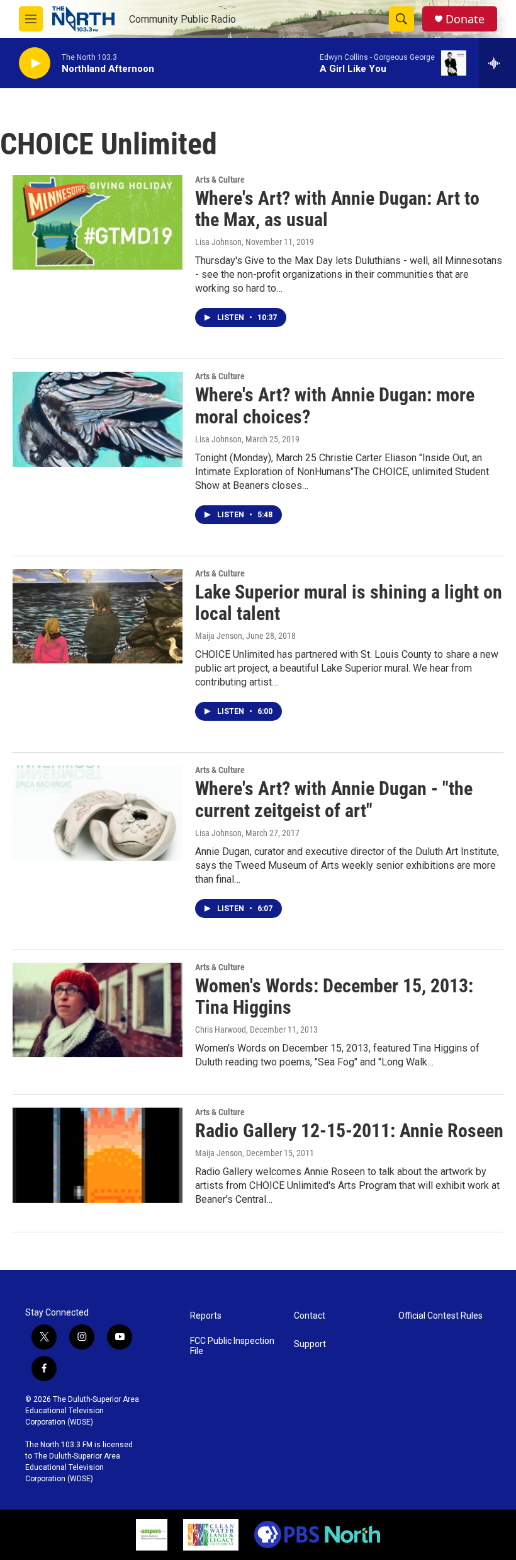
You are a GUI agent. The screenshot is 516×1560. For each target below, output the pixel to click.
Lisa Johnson (218, 242)
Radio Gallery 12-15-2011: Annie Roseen (349, 1131)
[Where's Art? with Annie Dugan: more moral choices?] (97, 419)
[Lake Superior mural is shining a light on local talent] (97, 616)
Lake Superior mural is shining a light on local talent (348, 603)
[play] (35, 63)
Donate (465, 19)
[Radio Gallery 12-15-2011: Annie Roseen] (97, 1155)
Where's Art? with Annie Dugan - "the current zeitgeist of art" (334, 799)
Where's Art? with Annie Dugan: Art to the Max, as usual (337, 209)
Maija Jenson (218, 636)
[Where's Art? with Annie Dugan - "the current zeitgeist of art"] (97, 813)
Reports (206, 1316)
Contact (309, 1316)
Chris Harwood (220, 1029)
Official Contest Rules (440, 1316)
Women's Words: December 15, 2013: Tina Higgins (334, 997)
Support (310, 1344)
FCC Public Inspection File (232, 1346)
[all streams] (497, 63)
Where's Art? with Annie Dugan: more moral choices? (334, 406)
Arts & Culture (220, 180)
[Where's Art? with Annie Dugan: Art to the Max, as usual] (97, 222)
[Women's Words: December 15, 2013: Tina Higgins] (97, 1010)
